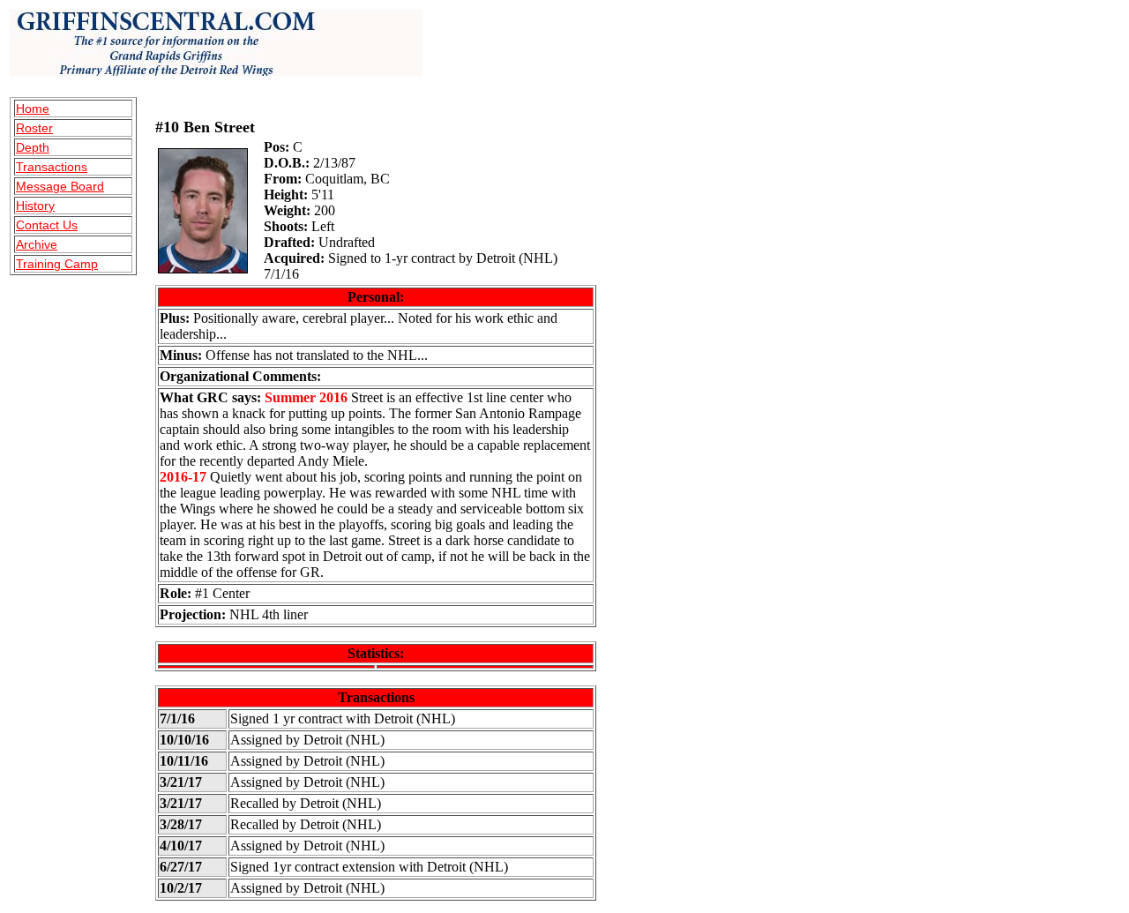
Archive (36, 244)
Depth (32, 147)
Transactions (51, 167)
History (35, 205)
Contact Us (47, 225)
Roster (34, 128)
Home (32, 108)
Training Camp (57, 264)
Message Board (60, 186)
